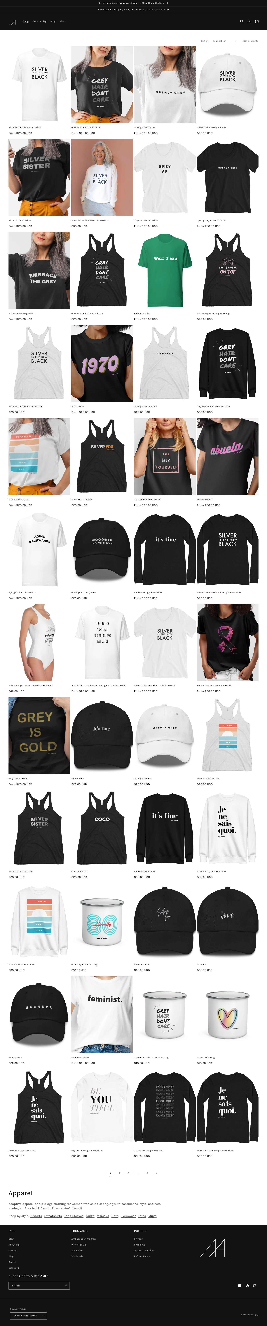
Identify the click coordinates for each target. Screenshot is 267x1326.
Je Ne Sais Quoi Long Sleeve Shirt (215, 1150)
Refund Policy (142, 1256)
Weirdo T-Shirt (142, 313)
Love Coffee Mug (206, 1057)
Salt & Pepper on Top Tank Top (213, 313)
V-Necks (103, 1216)
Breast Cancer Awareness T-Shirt (215, 685)
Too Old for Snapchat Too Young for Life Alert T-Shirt (99, 685)
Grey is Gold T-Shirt (18, 778)
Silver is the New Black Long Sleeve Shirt (219, 592)
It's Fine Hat (77, 778)
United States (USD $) (25, 1315)
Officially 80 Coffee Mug (84, 964)
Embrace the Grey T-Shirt (21, 313)
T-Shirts (36, 1216)
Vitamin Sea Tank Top (208, 778)
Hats (114, 1216)
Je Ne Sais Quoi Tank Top (21, 1150)
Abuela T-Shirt (204, 499)
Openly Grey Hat (142, 778)
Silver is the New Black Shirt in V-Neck (155, 685)
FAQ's (11, 1256)
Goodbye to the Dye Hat (83, 592)
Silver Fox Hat (141, 964)
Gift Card (13, 1268)
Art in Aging (253, 1315)
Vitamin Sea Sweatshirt (21, 964)
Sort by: (205, 41)
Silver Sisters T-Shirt (19, 220)
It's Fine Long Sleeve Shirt (148, 592)
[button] (242, 21)
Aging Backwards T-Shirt (21, 592)
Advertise (77, 1250)
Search (12, 1262)
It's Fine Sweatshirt (144, 871)
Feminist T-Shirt (80, 1057)
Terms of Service (144, 1250)
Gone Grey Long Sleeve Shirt (149, 1150)
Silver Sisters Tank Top (20, 871)
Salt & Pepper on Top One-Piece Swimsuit (30, 685)
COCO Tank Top (79, 871)
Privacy (138, 1238)
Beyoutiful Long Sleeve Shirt (86, 1150)
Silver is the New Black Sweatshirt (89, 220)
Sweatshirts (53, 1216)
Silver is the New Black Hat (211, 127)
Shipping (139, 1244)
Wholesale (77, 1256)
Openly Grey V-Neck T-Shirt (211, 220)
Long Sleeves (73, 1216)
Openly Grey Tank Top (145, 406)
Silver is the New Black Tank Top (25, 406)
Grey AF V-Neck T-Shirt (146, 220)
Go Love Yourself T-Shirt (147, 499)
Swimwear (128, 1216)
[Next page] (156, 1173)
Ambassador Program (84, 1238)
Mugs (152, 1216)
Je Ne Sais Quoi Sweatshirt (211, 871)
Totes (142, 1216)
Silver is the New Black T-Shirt (24, 127)
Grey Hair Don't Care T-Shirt (86, 127)
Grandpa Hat (15, 1057)
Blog (11, 1238)
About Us (13, 1244)
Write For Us (78, 1244)
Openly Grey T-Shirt (144, 127)
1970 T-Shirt (77, 406)
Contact (13, 1250)
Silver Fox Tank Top (81, 499)
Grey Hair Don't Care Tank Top (87, 313)
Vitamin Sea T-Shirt (19, 499)
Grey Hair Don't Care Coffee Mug (151, 1057)
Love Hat (201, 964)
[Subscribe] (66, 1286)
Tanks (90, 1216)
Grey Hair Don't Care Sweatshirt (214, 406)
